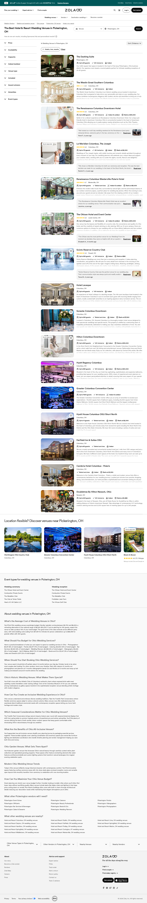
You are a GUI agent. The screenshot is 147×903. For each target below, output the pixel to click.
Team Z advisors (54, 881)
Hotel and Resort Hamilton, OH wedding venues (20, 826)
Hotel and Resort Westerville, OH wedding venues (68, 832)
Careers (7, 874)
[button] (101, 28)
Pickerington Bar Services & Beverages (17, 806)
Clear (63, 49)
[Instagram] (114, 888)
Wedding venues (50, 17)
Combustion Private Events (13, 593)
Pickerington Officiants (12, 803)
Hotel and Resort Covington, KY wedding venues (67, 829)
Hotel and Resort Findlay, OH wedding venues (66, 826)
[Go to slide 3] (58, 75)
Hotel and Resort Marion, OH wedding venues (113, 826)
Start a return (53, 871)
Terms (53, 3)
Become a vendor (97, 17)
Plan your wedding (10, 10)
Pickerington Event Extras (13, 800)
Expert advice (27, 10)
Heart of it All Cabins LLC (13, 602)
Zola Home (128, 3)
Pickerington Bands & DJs (59, 806)
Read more (127, 133)
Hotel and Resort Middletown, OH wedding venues (21, 832)
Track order (53, 867)
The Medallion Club (10, 596)
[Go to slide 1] (55, 75)
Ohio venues (40, 23)
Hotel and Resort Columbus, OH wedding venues (21, 820)
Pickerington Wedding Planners (61, 809)
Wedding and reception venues (25, 23)
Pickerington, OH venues (53, 23)
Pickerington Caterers (58, 800)
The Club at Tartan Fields (12, 599)
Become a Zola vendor (12, 864)
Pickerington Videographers (107, 803)
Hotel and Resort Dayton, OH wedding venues (20, 823)
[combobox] (118, 28)
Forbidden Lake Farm (59, 599)
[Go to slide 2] (56, 75)
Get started (108, 880)
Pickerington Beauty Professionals (62, 803)
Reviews (7, 867)
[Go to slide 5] (61, 101)
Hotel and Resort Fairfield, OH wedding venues (67, 823)
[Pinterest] (107, 888)
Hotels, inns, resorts (68, 23)
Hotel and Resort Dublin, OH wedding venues (66, 820)
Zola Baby (121, 3)
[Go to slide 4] (60, 75)
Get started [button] (137, 10)
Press (6, 877)
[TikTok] (117, 888)
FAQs (51, 864)
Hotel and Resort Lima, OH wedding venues (112, 820)
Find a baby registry (109, 873)
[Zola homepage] (73, 10)
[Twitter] (110, 888)
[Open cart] (119, 10)
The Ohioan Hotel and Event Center (16, 590)
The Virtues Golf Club (59, 602)
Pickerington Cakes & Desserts (14, 809)
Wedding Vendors (9, 23)
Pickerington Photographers (107, 806)
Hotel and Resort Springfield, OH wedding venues (21, 829)
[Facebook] (103, 888)
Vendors (63, 17)
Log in (104, 866)
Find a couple (42, 10)
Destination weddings (78, 17)
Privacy (6, 898)
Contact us (52, 877)
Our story (7, 861)
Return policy (53, 874)
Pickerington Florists (104, 800)
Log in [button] (126, 10)
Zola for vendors (138, 3)
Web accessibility (43, 898)
